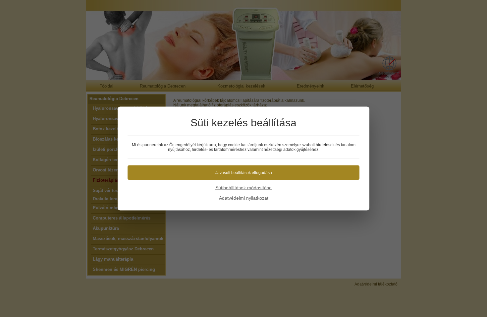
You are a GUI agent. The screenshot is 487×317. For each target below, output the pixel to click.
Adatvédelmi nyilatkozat (243, 198)
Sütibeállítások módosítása (243, 187)
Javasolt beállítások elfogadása (243, 172)
